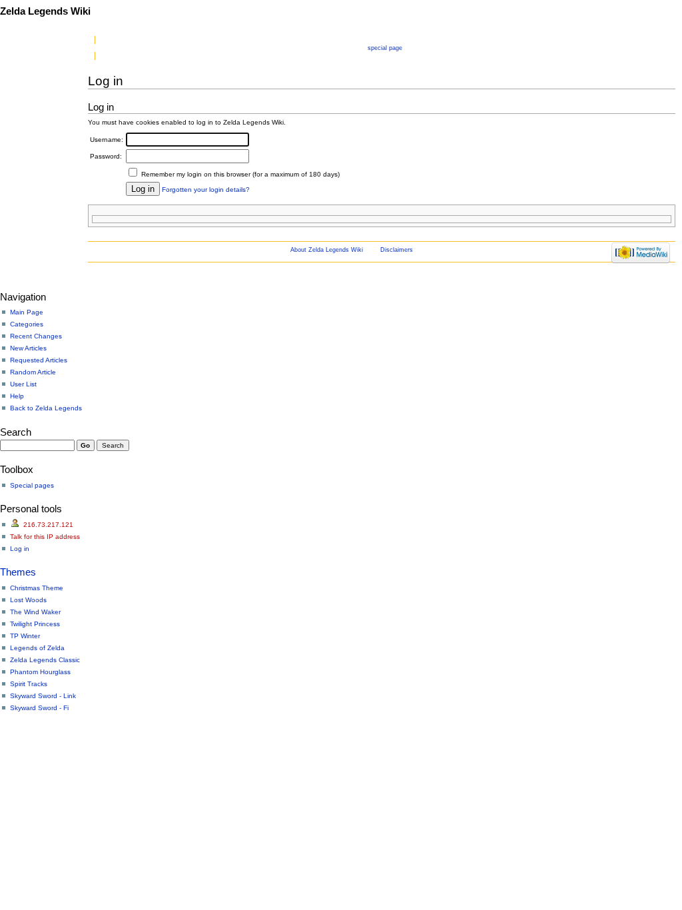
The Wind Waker (35, 612)
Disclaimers (396, 249)
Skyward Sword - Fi (39, 707)
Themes (18, 572)
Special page (385, 48)
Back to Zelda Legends (46, 408)
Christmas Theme (36, 588)
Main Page (26, 312)
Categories (26, 324)
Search (15, 432)
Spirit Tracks (28, 683)
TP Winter (25, 636)
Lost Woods (28, 600)
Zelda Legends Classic (45, 660)
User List (23, 384)
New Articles (28, 348)
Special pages (32, 485)
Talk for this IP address (45, 536)
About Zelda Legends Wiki (326, 249)
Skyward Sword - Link (43, 695)
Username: (106, 139)
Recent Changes (36, 336)
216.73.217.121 (48, 524)
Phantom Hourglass (40, 672)
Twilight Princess (35, 624)
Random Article (33, 372)
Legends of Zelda (37, 648)
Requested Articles (38, 360)
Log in (19, 548)
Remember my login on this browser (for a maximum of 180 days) (240, 174)
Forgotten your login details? (206, 189)
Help (17, 396)
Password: (106, 156)
